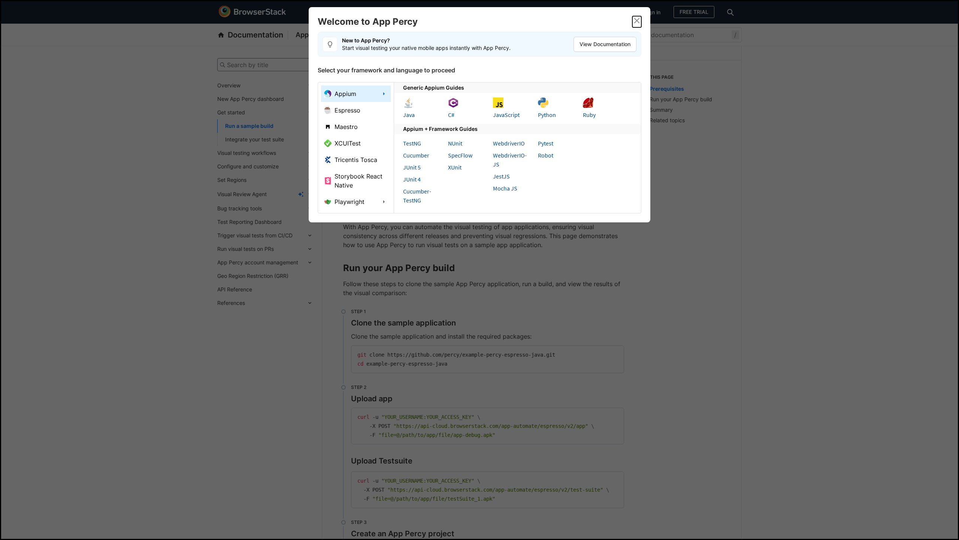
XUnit (455, 167)
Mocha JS (505, 188)
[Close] (636, 21)
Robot (545, 155)
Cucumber (416, 155)
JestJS (501, 176)
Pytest (545, 143)
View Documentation (605, 44)
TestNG (412, 143)
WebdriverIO (509, 143)
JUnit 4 (412, 179)
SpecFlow (460, 155)
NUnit (455, 143)
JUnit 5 (412, 167)
